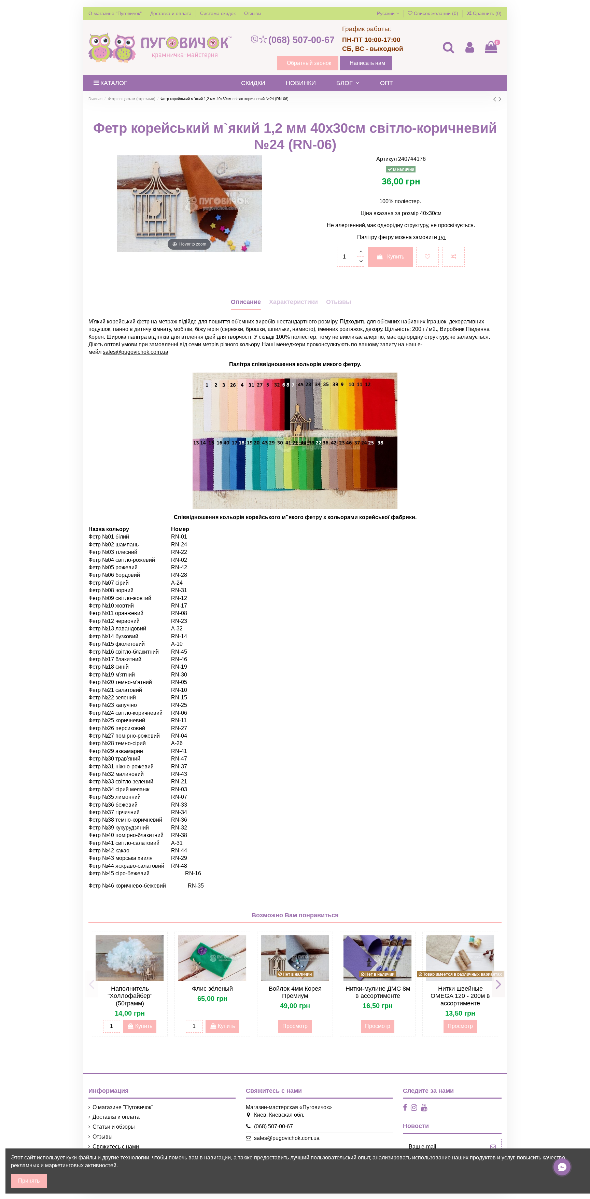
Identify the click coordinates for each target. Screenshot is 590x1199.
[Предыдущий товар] (495, 98)
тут (442, 237)
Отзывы (252, 13)
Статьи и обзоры (114, 1127)
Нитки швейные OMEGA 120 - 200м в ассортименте (460, 996)
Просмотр (295, 1026)
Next (498, 984)
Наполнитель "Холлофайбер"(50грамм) (130, 996)
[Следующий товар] (500, 98)
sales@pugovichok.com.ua (287, 1138)
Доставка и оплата (171, 13)
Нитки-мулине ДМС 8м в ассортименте (378, 992)
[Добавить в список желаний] (427, 257)
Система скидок (218, 13)
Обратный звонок (309, 63)
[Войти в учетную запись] (469, 47)
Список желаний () (436, 13)
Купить (395, 257)
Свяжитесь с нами (116, 1146)
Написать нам (367, 63)
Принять (29, 1181)
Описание (246, 301)
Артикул (386, 159)
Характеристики (293, 301)
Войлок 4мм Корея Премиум (295, 992)
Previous (91, 984)
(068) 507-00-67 (301, 40)
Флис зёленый (212, 988)
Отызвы (338, 301)
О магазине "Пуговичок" (115, 13)
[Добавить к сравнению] (453, 257)
